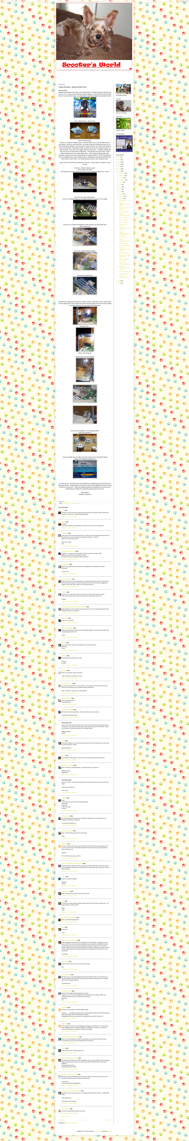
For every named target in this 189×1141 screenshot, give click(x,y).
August (121, 182)
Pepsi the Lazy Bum (67, 830)
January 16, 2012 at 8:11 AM (69, 528)
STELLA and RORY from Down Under (72, 863)
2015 (119, 164)
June (120, 187)
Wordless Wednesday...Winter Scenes (124, 228)
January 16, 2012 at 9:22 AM (69, 573)
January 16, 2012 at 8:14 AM (69, 546)
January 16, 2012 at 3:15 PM (69, 717)
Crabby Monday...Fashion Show (124, 204)
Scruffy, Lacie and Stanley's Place (71, 1090)
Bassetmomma (66, 891)
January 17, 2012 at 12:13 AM (69, 858)
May (120, 189)
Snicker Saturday (123, 220)
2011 (119, 281)
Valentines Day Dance (125, 245)
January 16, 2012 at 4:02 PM (69, 735)
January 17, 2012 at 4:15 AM (69, 871)
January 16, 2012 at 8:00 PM (69, 760)
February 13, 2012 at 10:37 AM (70, 1085)
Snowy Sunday (123, 237)
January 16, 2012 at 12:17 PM (69, 693)
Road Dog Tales (66, 974)
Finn (63, 510)
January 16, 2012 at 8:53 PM (69, 774)
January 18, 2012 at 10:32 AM (69, 1002)
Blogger (110, 1131)
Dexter (63, 876)
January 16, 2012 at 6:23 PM (69, 750)
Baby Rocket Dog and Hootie (70, 1058)
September (122, 180)
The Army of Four (66, 991)
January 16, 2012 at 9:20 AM (69, 559)
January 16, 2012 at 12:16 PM (69, 678)
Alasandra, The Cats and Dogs (70, 1036)
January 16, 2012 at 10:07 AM (69, 613)
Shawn (63, 521)
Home (85, 1120)
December (122, 173)
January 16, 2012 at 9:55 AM (69, 586)
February (121, 196)
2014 (119, 166)
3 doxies (64, 592)
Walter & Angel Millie (67, 628)
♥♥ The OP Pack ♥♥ (67, 683)
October (121, 177)
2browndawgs (66, 1108)
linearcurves (97, 1131)
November (122, 175)
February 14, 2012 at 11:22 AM (70, 1113)
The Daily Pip (65, 564)
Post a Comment (64, 1116)
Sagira (63, 1048)
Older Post (108, 1120)
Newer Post (62, 1120)
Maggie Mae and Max (67, 765)
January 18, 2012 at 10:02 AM (69, 985)
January (121, 198)
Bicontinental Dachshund (69, 917)
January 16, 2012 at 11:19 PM (69, 825)
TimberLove (65, 961)
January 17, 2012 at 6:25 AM (69, 886)
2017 (119, 159)
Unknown (64, 843)
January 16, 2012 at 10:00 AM (69, 601)
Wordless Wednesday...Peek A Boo (124, 268)
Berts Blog (65, 533)
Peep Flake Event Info (124, 271)
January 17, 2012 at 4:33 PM (69, 935)
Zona (63, 901)
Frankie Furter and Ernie (68, 551)
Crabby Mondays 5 (124, 273)
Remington (65, 618)
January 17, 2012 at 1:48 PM (69, 912)
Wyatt (63, 740)
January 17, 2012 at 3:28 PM (69, 922)
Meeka (63, 755)
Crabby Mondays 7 (124, 217)
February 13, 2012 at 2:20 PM (69, 1103)
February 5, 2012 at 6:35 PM (69, 1052)
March (121, 193)
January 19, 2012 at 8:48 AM (69, 1018)
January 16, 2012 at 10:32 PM (69, 810)
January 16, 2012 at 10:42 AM (69, 622)
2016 (119, 162)
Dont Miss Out (122, 200)
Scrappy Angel (66, 816)
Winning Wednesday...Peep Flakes (124, 249)
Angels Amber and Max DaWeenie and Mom (74, 606)
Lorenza (64, 798)
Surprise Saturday (123, 211)
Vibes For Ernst (123, 224)
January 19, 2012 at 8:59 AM (69, 1031)
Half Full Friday (123, 222)
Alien (63, 927)
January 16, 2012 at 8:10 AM (69, 516)
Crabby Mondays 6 (124, 253)
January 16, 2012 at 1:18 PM (69, 704)
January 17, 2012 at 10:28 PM (69, 956)
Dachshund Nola (66, 698)
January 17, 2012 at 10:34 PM (69, 969)
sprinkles (64, 670)
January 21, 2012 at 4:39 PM (69, 1043)
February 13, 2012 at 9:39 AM (69, 1069)
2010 (119, 283)
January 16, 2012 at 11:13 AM (69, 650)
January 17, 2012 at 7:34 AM (69, 895)
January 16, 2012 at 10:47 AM (69, 637)
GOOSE (64, 642)
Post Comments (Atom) (71, 1123)
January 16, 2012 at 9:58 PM (69, 792)
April (120, 191)
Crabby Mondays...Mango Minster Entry (72, 503)
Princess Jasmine (67, 579)
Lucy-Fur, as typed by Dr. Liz (70, 1074)
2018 (119, 157)
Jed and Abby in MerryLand (69, 940)
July (120, 184)
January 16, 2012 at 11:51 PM (69, 838)
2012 (119, 171)
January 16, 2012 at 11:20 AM (69, 665)
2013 (119, 168)
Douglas (64, 655)
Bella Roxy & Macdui (67, 709)
